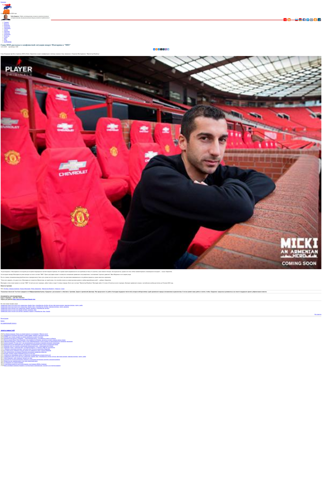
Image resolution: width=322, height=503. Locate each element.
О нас (5, 40)
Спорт (6, 37)
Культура (6, 36)
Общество (7, 33)
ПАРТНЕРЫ (7, 42)
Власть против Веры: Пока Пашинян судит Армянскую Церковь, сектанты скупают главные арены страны (34, 340)
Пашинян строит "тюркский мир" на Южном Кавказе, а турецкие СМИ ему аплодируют (29, 347)
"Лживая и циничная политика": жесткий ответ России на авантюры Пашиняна (27, 349)
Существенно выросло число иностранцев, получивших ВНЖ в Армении (25, 364)
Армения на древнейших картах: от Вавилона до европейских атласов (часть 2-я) (27, 355)
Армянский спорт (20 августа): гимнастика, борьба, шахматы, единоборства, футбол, (25, 308)
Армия (6, 30)
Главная (6, 22)
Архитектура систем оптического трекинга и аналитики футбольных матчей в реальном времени (32, 359)
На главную (318, 314)
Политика (7, 25)
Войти (2, 321)
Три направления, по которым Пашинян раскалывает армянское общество (25, 352)
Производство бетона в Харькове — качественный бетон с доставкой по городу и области (30, 338)
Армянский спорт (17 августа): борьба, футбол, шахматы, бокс (18, 310)
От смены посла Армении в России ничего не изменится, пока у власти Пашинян (27, 350)
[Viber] (166, 49)
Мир (5, 39)
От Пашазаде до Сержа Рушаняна (13, 362)
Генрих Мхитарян (25, 288)
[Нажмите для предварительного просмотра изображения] (161, 268)
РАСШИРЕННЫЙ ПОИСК (8, 323)
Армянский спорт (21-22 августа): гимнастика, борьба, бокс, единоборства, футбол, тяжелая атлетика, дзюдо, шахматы (35, 307)
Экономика (7, 28)
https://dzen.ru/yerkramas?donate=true (24, 299)
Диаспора (7, 31)
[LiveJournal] (164, 49)
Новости (6, 23)
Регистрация (4, 318)
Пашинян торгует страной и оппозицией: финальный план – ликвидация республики (28, 346)
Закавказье (7, 26)
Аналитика (7, 34)
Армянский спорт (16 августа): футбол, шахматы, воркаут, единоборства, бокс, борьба (25, 311)
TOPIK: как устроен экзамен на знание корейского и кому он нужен (23, 337)
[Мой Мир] (159, 49)
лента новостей (8, 330)
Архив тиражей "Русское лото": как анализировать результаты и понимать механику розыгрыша (31, 343)
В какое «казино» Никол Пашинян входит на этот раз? (19, 353)
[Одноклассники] (156, 49)
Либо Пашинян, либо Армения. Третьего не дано (18, 358)
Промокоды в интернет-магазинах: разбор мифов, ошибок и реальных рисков (26, 335)
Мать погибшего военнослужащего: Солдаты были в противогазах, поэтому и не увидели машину (32, 365)
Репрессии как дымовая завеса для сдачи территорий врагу (21, 361)
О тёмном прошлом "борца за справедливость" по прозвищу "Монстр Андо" (26, 334)
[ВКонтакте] (154, 49)
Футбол (6, 288)
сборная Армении (14, 288)
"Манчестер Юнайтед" (48, 288)
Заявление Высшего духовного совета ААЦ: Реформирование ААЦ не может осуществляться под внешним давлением (38, 341)
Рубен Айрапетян (36, 288)
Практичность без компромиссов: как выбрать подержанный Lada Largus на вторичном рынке (31, 344)
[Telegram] (168, 49)
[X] (161, 49)
